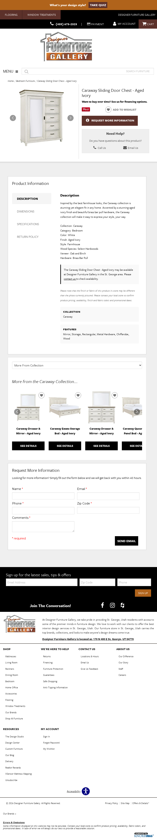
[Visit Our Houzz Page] (122, 605)
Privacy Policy (111, 803)
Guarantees (48, 675)
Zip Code (84, 503)
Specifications (28, 224)
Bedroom (9, 681)
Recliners (9, 669)
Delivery (9, 761)
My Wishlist (49, 748)
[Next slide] (137, 412)
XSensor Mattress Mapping (18, 773)
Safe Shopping (50, 681)
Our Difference (126, 656)
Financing (48, 662)
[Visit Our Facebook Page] (102, 605)
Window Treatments (41, 15)
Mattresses (10, 656)
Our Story (123, 662)
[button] (70, 118)
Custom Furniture (14, 748)
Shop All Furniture (14, 718)
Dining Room (11, 675)
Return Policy (27, 236)
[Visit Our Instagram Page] (112, 605)
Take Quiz (98, 5)
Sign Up (143, 593)
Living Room (11, 662)
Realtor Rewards (13, 767)
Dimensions (25, 211)
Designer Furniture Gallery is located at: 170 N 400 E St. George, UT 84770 (88, 639)
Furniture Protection (53, 669)
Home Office (11, 687)
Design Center (12, 742)
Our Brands (11, 712)
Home (11, 81)
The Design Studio (14, 736)
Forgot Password (51, 742)
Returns (47, 656)
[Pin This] (86, 110)
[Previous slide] (17, 412)
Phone (18, 503)
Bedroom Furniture (25, 81)
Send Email (126, 541)
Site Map (125, 803)
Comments (21, 518)
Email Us (132, 148)
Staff (121, 669)
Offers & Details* (140, 803)
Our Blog (9, 755)
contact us (70, 279)
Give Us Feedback (89, 669)
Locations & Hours (90, 656)
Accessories (11, 693)
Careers (122, 675)
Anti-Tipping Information (55, 687)
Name (17, 489)
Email (82, 489)
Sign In (46, 736)
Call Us (101, 148)
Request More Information (112, 120)
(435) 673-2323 (66, 24)
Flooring (11, 15)
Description (27, 198)
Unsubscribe (11, 780)
